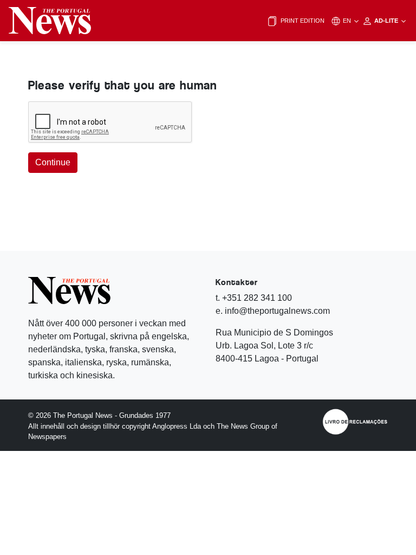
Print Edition (301, 20)
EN (348, 20)
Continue (52, 162)
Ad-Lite (387, 20)
